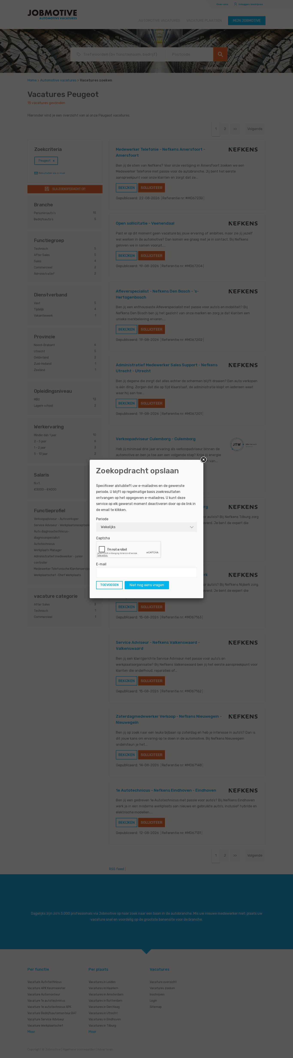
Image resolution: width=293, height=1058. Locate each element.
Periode (102, 519)
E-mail (101, 564)
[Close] (203, 460)
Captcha (103, 538)
